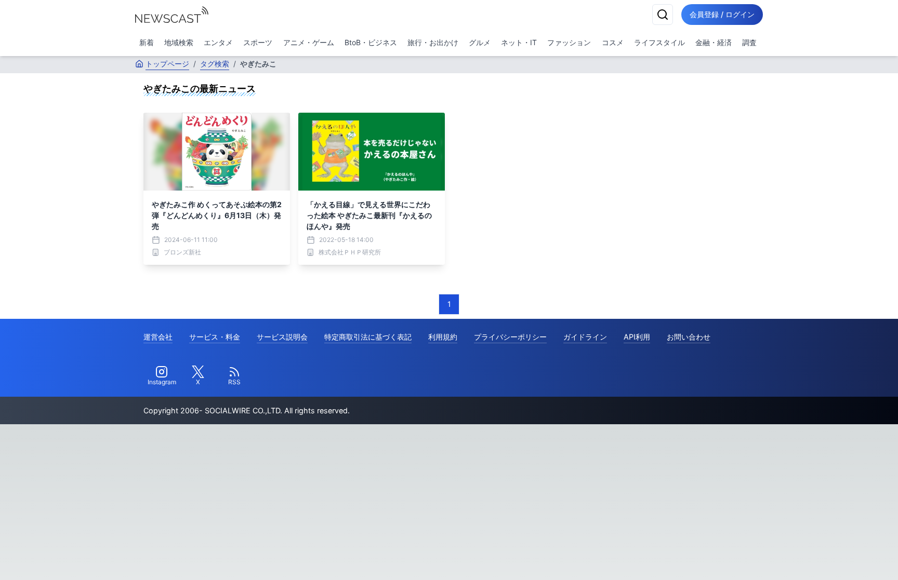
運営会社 (158, 336)
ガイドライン (585, 336)
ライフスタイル (659, 42)
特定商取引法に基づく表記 (368, 336)
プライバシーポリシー (510, 336)
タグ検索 (214, 63)
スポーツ (257, 42)
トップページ (167, 63)
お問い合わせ (688, 336)
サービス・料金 (214, 336)
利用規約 (442, 336)
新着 (146, 42)
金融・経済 (713, 42)
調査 (749, 42)
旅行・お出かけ (432, 42)
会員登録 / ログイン (722, 14)
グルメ (480, 42)
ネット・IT (519, 42)
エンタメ (218, 42)
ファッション (569, 42)
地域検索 (178, 42)
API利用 (637, 336)
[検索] (662, 14)
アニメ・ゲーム (308, 42)
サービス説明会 (282, 336)
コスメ (613, 42)
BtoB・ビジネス (371, 42)
